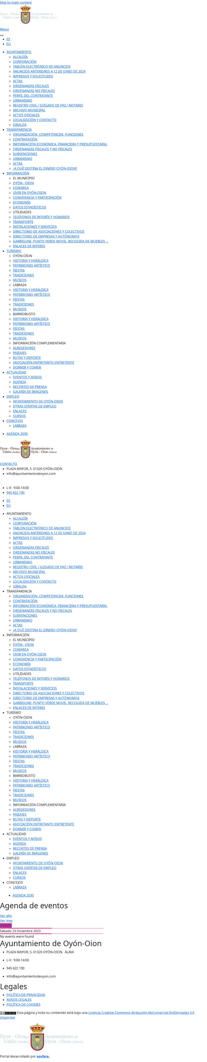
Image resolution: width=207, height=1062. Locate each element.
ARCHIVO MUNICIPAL (29, 110)
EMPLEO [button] (12, 858)
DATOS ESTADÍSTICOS (29, 207)
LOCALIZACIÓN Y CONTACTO (34, 120)
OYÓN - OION (23, 183)
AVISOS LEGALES (19, 999)
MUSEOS (19, 280)
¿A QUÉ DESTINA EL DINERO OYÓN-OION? (45, 168)
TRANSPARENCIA (19, 129)
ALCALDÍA (20, 57)
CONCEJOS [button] (14, 882)
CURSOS (19, 416)
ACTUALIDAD (16, 372)
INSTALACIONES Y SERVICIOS (35, 226)
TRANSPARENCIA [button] (19, 591)
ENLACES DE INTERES (29, 246)
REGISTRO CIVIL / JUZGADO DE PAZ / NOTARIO (48, 105)
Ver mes (6, 920)
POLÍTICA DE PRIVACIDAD (25, 995)
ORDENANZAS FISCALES (31, 86)
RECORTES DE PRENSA (30, 387)
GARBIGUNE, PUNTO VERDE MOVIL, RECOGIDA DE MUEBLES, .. (60, 241)
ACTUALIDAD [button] (16, 834)
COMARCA (21, 188)
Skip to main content (16, 2)
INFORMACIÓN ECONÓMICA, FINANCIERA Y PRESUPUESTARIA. (60, 144)
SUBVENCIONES (25, 154)
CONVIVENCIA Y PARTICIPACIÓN (37, 197)
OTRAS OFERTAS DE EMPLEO (34, 406)
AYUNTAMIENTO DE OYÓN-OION (38, 401)
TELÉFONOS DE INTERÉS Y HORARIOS (41, 217)
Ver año (6, 916)
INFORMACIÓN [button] (17, 635)
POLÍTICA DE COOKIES (23, 1004)
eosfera (43, 1056)
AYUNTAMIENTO (18, 52)
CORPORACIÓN (24, 61)
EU (8, 44)
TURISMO (13, 251)
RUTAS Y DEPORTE (27, 357)
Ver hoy (6, 925)
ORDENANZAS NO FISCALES (34, 91)
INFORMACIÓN (17, 173)
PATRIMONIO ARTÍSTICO (31, 265)
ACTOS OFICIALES (26, 115)
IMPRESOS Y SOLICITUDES (33, 76)
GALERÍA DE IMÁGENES (30, 391)
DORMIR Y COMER (27, 367)
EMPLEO (12, 396)
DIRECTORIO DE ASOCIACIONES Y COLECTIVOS (48, 231)
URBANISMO (22, 100)
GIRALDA (19, 125)
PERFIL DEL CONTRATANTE (33, 95)
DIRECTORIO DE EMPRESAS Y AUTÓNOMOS (46, 236)
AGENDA (19, 382)
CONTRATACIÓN (25, 139)
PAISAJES (19, 353)
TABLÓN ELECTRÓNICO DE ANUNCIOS (42, 66)
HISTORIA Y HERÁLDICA (31, 260)
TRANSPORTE (23, 222)
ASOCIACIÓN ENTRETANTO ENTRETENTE (43, 362)
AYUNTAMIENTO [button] (18, 513)
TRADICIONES (23, 275)
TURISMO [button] (13, 712)
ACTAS (17, 81)
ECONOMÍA (22, 202)
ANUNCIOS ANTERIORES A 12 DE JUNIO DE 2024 (49, 71)
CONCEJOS (14, 421)
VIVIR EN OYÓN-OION (29, 192)
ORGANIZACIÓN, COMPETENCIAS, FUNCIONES (48, 134)
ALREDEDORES (24, 348)
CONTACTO (8, 464)
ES (8, 39)
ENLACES (19, 411)
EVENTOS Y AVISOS (27, 377)
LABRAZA (19, 425)
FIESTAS (19, 270)
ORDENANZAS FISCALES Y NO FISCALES (42, 149)
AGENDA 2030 (17, 434)
